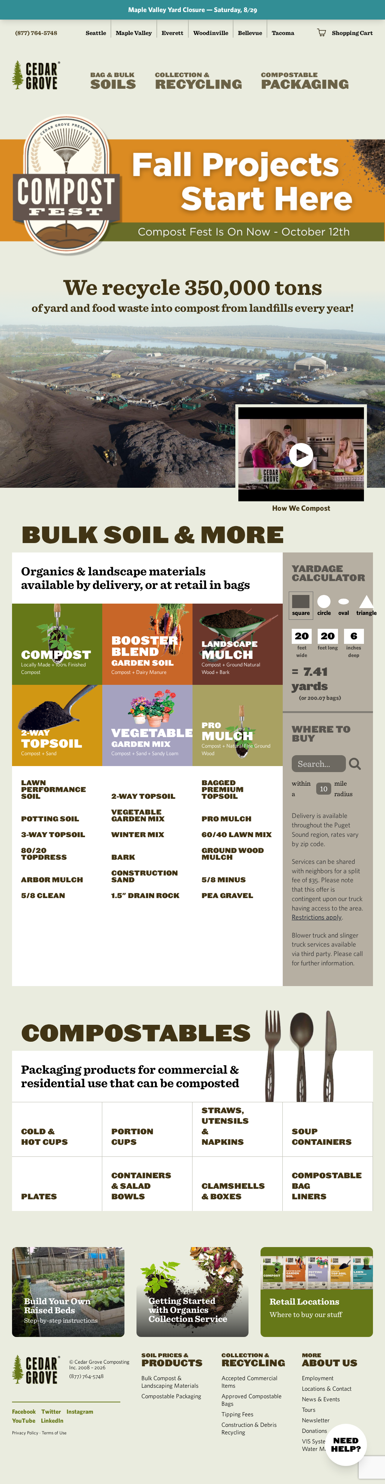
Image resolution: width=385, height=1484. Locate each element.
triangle (366, 612)
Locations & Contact (327, 1388)
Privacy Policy (25, 1432)
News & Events (321, 1399)
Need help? (346, 1445)
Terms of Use (54, 1432)
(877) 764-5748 (36, 32)
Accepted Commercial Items (249, 1382)
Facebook (24, 1411)
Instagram (80, 1411)
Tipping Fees (237, 1414)
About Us (330, 1359)
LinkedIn (52, 1420)
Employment (317, 1378)
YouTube (23, 1420)
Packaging (305, 81)
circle (324, 612)
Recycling (198, 81)
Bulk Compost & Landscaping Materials (170, 1382)
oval (343, 612)
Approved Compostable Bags (251, 1400)
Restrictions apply (317, 917)
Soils (113, 81)
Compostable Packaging (171, 1396)
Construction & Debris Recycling (249, 1428)
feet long (328, 648)
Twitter (51, 1411)
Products (172, 1359)
